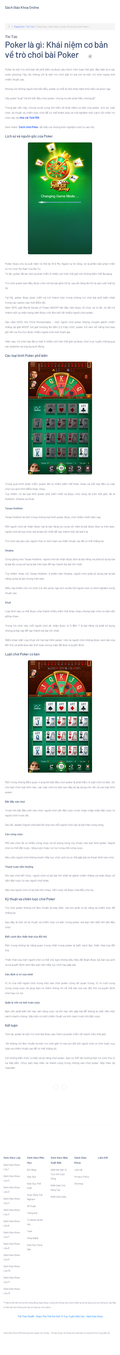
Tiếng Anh (32, 1212)
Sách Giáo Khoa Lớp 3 (11, 1189)
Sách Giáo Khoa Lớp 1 (11, 1167)
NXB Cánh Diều (58, 1196)
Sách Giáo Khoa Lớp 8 (11, 1245)
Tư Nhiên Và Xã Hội (34, 1222)
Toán (29, 1231)
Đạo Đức (31, 1176)
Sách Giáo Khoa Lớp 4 (11, 1200)
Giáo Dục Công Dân (34, 1247)
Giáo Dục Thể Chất (34, 1185)
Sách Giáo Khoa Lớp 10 (11, 1268)
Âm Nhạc (32, 1169)
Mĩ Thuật (31, 1206)
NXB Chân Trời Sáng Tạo (58, 1187)
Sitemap (78, 1183)
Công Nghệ (32, 1237)
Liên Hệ (78, 1169)
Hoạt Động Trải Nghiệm (35, 1197)
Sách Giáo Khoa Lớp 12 (11, 1291)
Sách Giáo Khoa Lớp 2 (11, 1178)
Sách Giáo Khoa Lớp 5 (11, 1212)
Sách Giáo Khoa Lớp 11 (11, 1279)
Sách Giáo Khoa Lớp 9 (11, 1257)
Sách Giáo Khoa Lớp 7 (11, 1234)
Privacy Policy (81, 1176)
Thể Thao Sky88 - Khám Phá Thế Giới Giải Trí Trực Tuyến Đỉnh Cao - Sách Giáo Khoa (60, 1316)
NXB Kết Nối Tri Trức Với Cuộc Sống (59, 1174)
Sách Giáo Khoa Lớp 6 (11, 1223)
